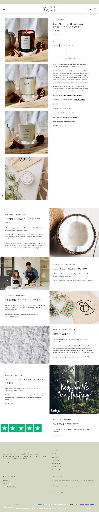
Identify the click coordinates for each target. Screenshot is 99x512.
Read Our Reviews (59, 436)
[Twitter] (62, 126)
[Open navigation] (4, 9)
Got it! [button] (89, 508)
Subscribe (59, 492)
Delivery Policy (57, 470)
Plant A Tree (56, 460)
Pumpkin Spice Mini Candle (72, 95)
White (71, 45)
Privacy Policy (56, 463)
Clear (64, 45)
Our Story (55, 457)
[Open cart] (95, 9)
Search (54, 454)
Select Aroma (59, 19)
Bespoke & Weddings (10, 487)
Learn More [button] (62, 508)
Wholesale (6, 484)
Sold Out (71, 58)
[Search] (91, 9)
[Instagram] (8, 463)
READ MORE (9, 403)
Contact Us (6, 481)
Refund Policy (56, 467)
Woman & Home (79, 99)
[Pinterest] (65, 126)
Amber (56, 45)
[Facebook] (60, 126)
